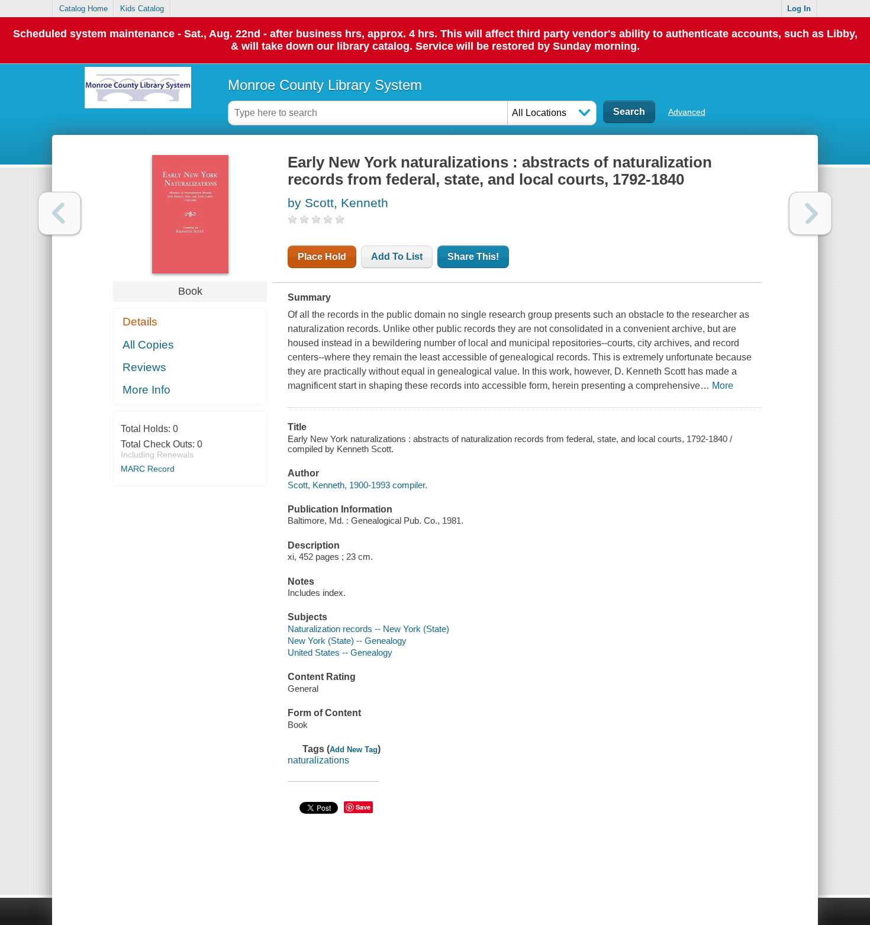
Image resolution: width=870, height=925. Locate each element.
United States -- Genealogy (340, 652)
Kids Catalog (142, 8)
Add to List (397, 257)
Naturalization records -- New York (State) (368, 629)
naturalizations (318, 760)
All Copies (148, 345)
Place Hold (322, 257)
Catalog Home (83, 8)
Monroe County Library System (325, 85)
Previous (59, 213)
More (722, 386)
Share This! (473, 257)
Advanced (686, 112)
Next (810, 213)
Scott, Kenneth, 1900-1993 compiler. (357, 485)
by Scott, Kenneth (338, 203)
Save (363, 806)
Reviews (144, 367)
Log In (799, 8)
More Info (146, 389)
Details (140, 321)
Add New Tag (354, 749)
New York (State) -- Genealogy (347, 641)
